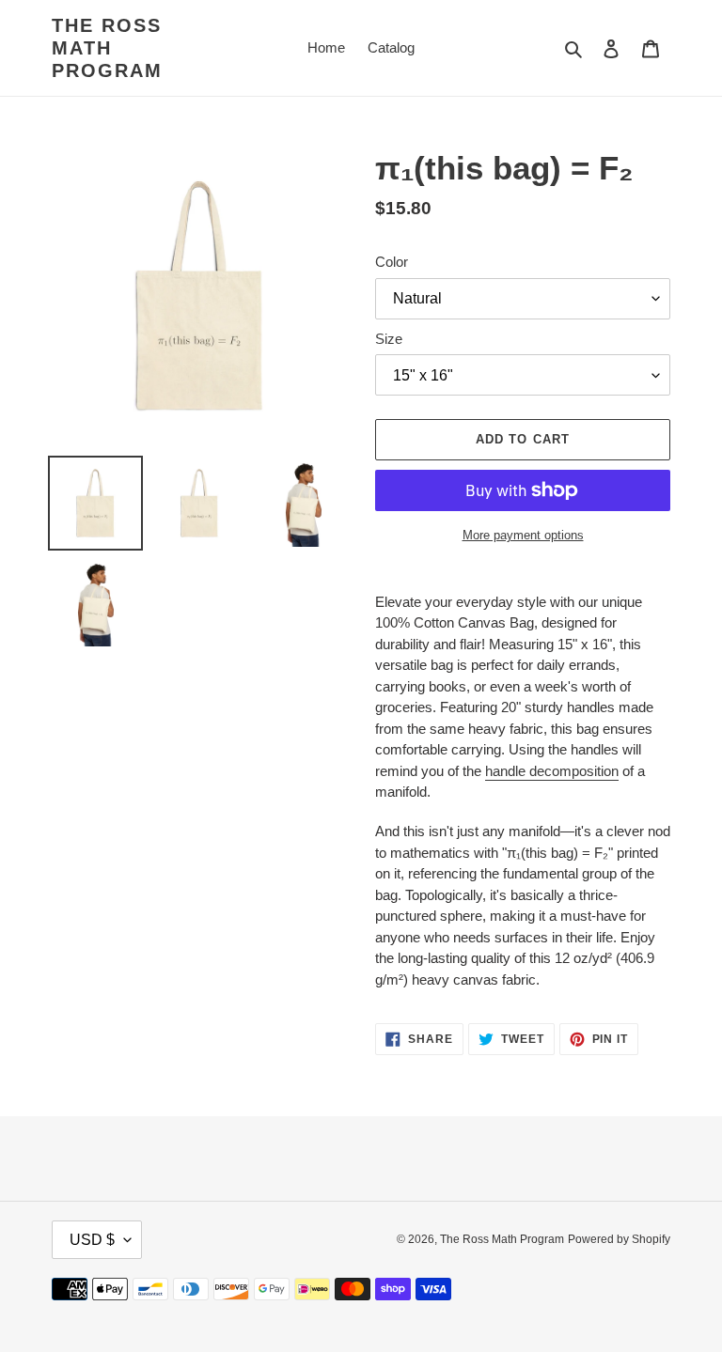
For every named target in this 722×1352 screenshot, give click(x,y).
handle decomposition (552, 771)
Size (388, 339)
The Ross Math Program (107, 48)
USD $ (92, 1240)
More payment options (523, 535)
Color (391, 262)
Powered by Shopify (619, 1239)
